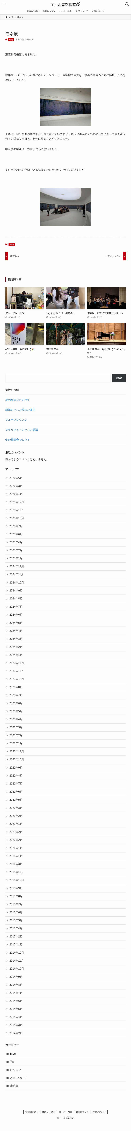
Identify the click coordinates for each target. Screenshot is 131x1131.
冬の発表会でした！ (17, 439)
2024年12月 (16, 566)
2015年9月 (16, 888)
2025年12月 (16, 502)
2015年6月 (16, 912)
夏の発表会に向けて (17, 399)
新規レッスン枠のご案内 (20, 409)
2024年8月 (16, 598)
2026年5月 (16, 478)
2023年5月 (16, 711)
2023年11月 (16, 671)
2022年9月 (16, 767)
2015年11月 (16, 872)
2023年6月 (16, 703)
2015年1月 (16, 944)
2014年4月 (16, 1017)
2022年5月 (16, 799)
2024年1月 (16, 654)
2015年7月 (16, 904)
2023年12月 (16, 663)
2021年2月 (16, 832)
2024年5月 (16, 622)
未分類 (14, 1085)
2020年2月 (16, 839)
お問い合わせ (99, 1112)
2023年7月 (16, 695)
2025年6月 (16, 534)
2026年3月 (16, 486)
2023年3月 (16, 727)
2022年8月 (16, 775)
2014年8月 (16, 984)
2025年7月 (16, 526)
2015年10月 (16, 880)
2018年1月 (16, 856)
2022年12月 (16, 751)
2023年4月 (16, 719)
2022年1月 (16, 823)
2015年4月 (16, 928)
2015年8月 (16, 896)
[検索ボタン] (127, 4)
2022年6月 (16, 791)
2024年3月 (16, 638)
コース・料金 (65, 1112)
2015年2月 (16, 936)
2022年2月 (16, 815)
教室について (18, 1077)
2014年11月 (16, 960)
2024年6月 (16, 614)
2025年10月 (16, 518)
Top (12, 1061)
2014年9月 (16, 976)
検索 (119, 378)
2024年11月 (16, 574)
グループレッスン (16, 419)
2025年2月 (16, 550)
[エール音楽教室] (66, 4)
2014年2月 (16, 1033)
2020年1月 (16, 848)
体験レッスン (48, 1112)
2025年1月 (16, 558)
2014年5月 (16, 1008)
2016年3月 (16, 864)
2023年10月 (16, 679)
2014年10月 (16, 968)
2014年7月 (16, 992)
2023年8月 (16, 687)
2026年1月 (16, 493)
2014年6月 (16, 1000)
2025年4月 (16, 542)
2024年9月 (16, 590)
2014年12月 (16, 952)
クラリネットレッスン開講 (21, 429)
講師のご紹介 (32, 1112)
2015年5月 (16, 920)
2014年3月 (16, 1025)
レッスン (15, 1069)
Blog (11, 40)
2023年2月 (16, 735)
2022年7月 (16, 783)
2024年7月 (16, 606)
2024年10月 (16, 582)
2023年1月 (16, 743)
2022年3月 (16, 807)
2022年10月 (16, 759)
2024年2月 (16, 646)
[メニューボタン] (4, 4)
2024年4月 (16, 630)
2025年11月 (16, 510)
